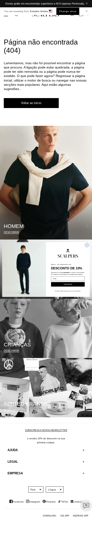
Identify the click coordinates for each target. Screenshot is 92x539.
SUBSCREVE (68, 284)
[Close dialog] (87, 245)
